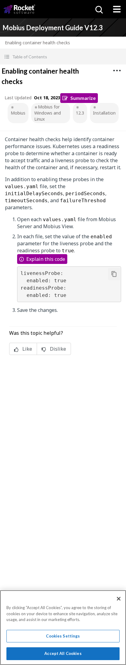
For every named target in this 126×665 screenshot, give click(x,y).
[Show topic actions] (117, 70)
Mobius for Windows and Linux (47, 113)
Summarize (83, 98)
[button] (63, 56)
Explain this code (45, 259)
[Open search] (98, 9)
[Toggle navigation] (117, 9)
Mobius (18, 113)
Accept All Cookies (62, 653)
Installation (104, 113)
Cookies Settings (63, 636)
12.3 (80, 113)
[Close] (118, 598)
